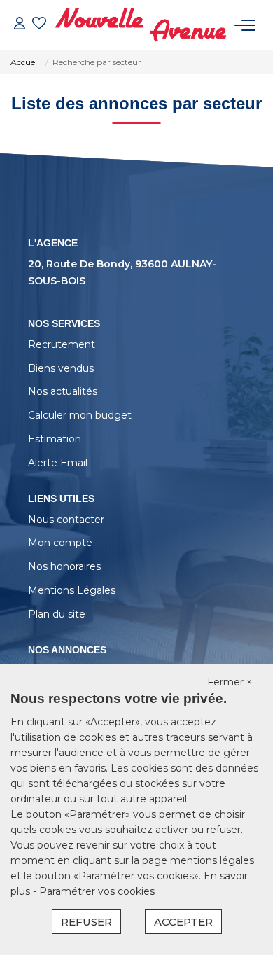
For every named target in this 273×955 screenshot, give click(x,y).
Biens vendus (61, 368)
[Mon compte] (19, 24)
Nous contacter (66, 519)
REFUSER (86, 921)
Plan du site (56, 614)
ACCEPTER (183, 921)
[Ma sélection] (39, 24)
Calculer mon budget (80, 415)
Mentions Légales (71, 590)
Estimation (54, 439)
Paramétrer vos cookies (97, 891)
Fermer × (229, 682)
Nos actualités (62, 391)
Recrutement (61, 344)
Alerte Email (58, 462)
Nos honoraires (64, 566)
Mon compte (60, 542)
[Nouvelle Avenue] (140, 25)
